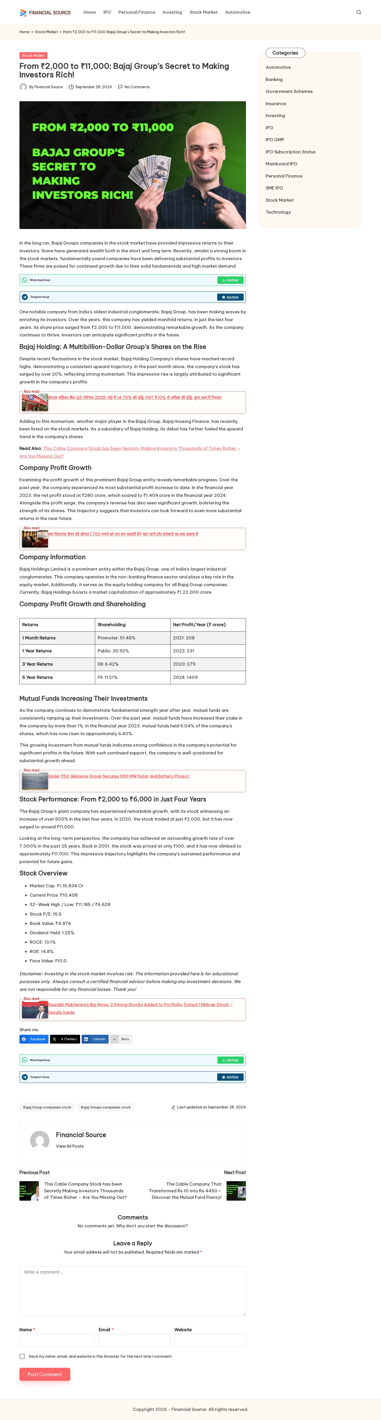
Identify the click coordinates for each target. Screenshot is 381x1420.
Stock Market (46, 32)
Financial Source (81, 1135)
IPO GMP (275, 140)
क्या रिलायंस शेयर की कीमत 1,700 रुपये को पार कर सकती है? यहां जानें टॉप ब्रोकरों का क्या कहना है (123, 534)
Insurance (276, 103)
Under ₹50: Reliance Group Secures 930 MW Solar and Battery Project (118, 776)
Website (183, 1330)
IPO (269, 128)
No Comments (137, 87)
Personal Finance (284, 176)
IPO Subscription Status (291, 152)
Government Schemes (289, 91)
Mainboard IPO (281, 164)
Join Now (232, 280)
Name (27, 1330)
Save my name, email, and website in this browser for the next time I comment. (100, 1356)
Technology (278, 212)
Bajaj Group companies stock (47, 1107)
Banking (274, 79)
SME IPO (274, 188)
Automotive (278, 67)
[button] (70, 1146)
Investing (275, 115)
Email (106, 1330)
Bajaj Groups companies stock (106, 1107)
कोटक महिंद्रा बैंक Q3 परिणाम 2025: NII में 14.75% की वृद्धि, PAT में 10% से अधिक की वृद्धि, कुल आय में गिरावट (135, 397)
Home (24, 32)
